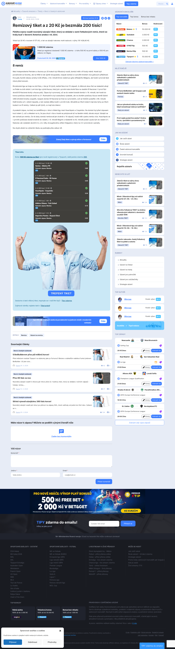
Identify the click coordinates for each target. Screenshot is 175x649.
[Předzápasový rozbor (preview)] (156, 361)
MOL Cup (53, 586)
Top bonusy (15, 603)
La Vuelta (14, 586)
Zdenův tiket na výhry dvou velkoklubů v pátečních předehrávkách (128, 77)
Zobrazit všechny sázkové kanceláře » (139, 62)
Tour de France (16, 583)
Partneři (161, 635)
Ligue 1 (52, 577)
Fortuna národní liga (57, 583)
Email (65, 470)
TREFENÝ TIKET (61, 293)
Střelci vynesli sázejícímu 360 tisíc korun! (32, 401)
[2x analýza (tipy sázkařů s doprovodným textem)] (160, 378)
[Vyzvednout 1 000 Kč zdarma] (25, 52)
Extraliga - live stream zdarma (100, 560)
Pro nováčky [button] (84, 4)
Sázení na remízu (36, 335)
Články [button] (43, 4)
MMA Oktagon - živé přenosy (100, 568)
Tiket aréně (45, 306)
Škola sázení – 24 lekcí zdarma (140, 554)
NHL (12, 557)
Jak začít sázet (126, 138)
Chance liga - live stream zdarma (102, 563)
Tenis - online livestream (98, 565)
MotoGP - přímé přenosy (98, 574)
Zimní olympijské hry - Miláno (100, 551)
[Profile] (172, 3)
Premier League (56, 565)
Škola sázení (125, 144)
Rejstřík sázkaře (124, 166)
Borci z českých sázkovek (55, 11)
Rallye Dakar (15, 594)
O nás (134, 623)
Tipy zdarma (131, 4)
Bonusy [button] (72, 4)
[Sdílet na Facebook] (102, 18)
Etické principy (146, 632)
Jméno (14, 470)
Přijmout (12, 642)
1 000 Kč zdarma (45, 47)
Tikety (40, 11)
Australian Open (16, 565)
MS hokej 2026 (16, 554)
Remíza (24, 335)
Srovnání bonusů (126, 155)
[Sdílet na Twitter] (105, 18)
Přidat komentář (104, 482)
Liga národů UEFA (56, 560)
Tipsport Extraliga (17, 563)
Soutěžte (121, 326)
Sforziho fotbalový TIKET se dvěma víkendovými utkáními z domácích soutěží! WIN (131, 212)
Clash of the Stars (17, 597)
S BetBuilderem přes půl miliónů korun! (31, 354)
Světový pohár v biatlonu (20, 591)
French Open (15, 571)
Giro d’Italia (14, 588)
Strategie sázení (116, 4)
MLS (12, 580)
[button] (60, 630)
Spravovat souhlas (69, 635)
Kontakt (151, 635)
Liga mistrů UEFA (56, 563)
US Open (13, 574)
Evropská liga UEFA (57, 557)
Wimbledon (14, 568)
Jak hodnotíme (143, 635)
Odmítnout (32, 642)
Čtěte (103, 139)
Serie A (52, 574)
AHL (12, 560)
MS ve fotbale (55, 551)
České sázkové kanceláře (130, 149)
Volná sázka (17, 610)
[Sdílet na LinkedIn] (109, 18)
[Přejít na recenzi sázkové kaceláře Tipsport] (60, 58)
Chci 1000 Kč (100, 58)
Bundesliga (54, 568)
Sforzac (127, 299)
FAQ (156, 635)
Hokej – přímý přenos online (99, 557)
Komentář (15, 453)
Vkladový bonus (45, 610)
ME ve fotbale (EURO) (58, 554)
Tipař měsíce (134, 326)
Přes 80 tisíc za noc (22, 378)
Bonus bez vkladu (70, 610)
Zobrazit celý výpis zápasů (139, 423)
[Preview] (156, 361)
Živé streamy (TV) (135, 565)
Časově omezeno (29, 11)
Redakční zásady (158, 632)
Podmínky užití (135, 632)
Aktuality (16, 11)
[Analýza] (161, 345)
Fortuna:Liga (54, 580)
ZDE (85, 157)
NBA (12, 577)
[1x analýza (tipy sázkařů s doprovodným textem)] (160, 345)
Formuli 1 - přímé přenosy (99, 571)
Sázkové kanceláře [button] (57, 4)
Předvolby (52, 642)
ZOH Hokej (14, 551)
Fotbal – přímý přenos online (100, 554)
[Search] (167, 4)
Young (20, 19)
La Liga (52, 571)
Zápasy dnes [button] (100, 4)
